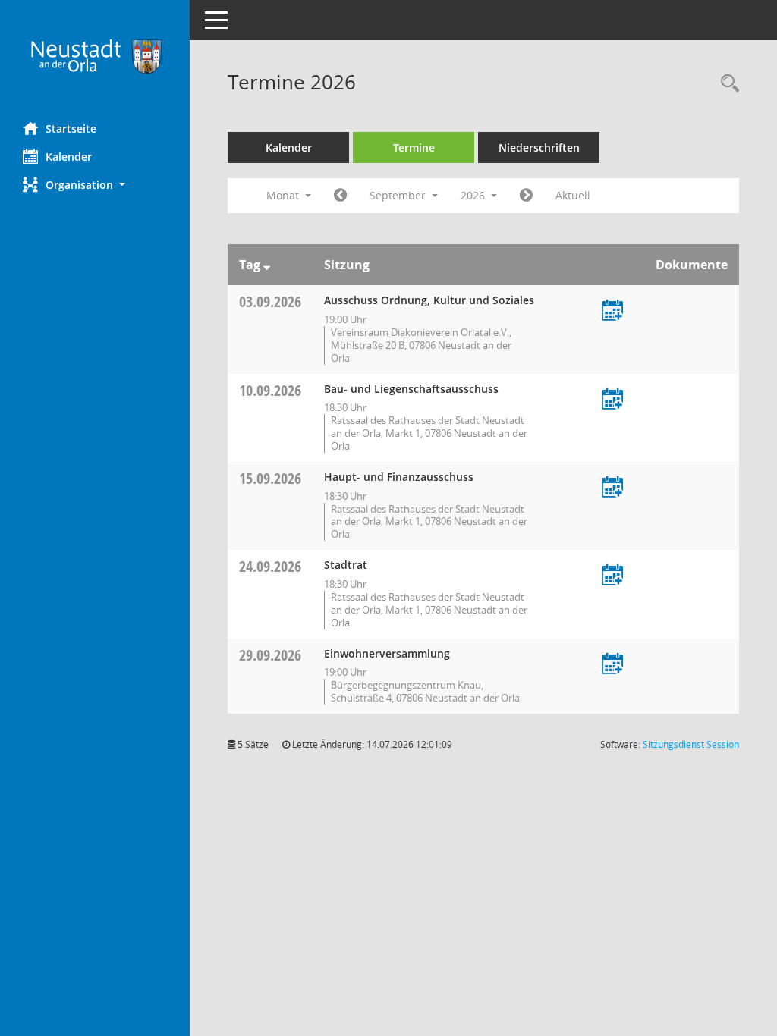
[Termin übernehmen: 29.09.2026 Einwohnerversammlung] (612, 665)
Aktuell (572, 195)
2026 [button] (474, 195)
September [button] (399, 195)
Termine (414, 147)
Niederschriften (539, 147)
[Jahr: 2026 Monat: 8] (340, 195)
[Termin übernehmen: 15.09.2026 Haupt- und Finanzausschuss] (612, 488)
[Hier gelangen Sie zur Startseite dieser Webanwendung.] (95, 55)
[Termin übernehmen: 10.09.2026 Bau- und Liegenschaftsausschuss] (612, 400)
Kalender (69, 156)
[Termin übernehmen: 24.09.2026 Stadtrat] (612, 576)
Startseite (71, 128)
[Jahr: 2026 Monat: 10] (526, 195)
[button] (95, 185)
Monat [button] (284, 195)
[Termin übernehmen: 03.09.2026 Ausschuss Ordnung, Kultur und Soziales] (612, 311)
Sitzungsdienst (691, 744)
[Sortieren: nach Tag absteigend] (266, 264)
